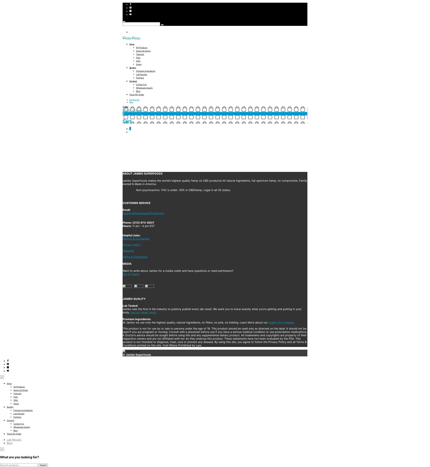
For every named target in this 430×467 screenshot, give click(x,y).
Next (134, 155)
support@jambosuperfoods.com (143, 213)
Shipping (128, 250)
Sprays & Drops (143, 51)
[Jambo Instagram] (128, 167)
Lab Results (141, 74)
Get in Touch (131, 274)
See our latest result (143, 312)
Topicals (140, 54)
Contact (133, 81)
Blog (138, 91)
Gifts (138, 61)
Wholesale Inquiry (144, 88)
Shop (131, 44)
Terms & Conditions (135, 257)
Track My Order (136, 94)
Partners (140, 78)
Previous (127, 155)
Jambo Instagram (161, 153)
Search (43, 465)
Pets (138, 57)
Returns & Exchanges (136, 238)
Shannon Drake (179, 153)
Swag (138, 64)
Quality (132, 67)
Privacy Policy (132, 244)
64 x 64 (147, 153)
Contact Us (141, 84)
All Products (141, 47)
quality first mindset (281, 322)
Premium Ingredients (145, 71)
